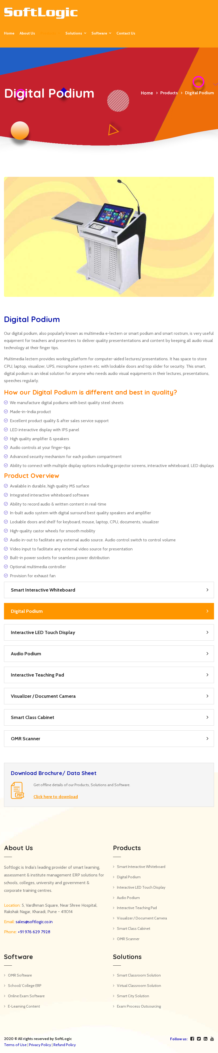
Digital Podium (27, 611)
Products (48, 33)
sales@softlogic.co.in (34, 921)
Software (99, 33)
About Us (27, 33)
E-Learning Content (24, 1006)
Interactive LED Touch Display (43, 632)
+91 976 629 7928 (33, 931)
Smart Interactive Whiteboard (43, 590)
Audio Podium (26, 654)
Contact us (125, 33)
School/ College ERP (24, 985)
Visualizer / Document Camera (43, 696)
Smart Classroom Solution (139, 975)
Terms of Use (15, 1044)
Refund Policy (64, 1044)
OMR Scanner (25, 739)
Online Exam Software (26, 996)
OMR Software (20, 975)
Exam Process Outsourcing (139, 1006)
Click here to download (55, 796)
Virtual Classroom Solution (139, 985)
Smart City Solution (133, 996)
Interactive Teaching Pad (37, 675)
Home (9, 33)
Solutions (73, 33)
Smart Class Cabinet (32, 717)
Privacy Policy (40, 1044)
